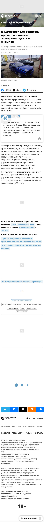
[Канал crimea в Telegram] (5, 409)
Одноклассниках (26, 227)
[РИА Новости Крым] (9, 16)
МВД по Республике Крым (32, 304)
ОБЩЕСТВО (16, 426)
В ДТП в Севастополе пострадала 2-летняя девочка (21, 247)
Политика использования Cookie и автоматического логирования (15, 455)
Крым (22, 308)
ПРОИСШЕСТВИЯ (28, 426)
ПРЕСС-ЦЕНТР (17, 433)
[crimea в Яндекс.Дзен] (23, 409)
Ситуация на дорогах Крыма (22, 300)
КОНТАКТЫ (38, 433)
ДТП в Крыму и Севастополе (11, 304)
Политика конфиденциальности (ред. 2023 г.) (19, 459)
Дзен (13, 224)
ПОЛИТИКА (5, 426)
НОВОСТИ (5, 433)
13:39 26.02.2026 (6, 52)
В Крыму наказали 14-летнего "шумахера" (22, 281)
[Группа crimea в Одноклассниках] (32, 409)
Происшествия (22, 312)
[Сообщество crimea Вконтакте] (14, 409)
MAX (32, 224)
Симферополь (31, 308)
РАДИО (29, 433)
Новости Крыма (12, 308)
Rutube (5, 230)
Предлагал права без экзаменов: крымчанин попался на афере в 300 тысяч (21, 240)
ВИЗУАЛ (40, 426)
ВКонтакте (23, 224)
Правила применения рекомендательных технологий (17, 462)
